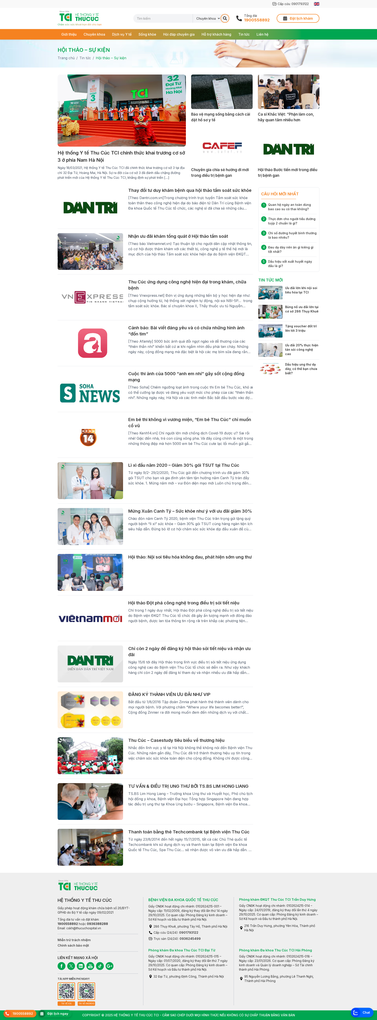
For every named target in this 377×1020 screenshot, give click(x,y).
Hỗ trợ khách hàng (216, 34)
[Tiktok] (100, 966)
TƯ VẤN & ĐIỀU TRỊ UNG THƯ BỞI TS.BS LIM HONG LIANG (188, 786)
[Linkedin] (81, 966)
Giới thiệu (69, 34)
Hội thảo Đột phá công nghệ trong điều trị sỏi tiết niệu (183, 602)
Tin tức (244, 34)
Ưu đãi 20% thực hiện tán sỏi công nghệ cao (301, 349)
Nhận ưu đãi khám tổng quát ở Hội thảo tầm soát (178, 236)
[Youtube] (90, 966)
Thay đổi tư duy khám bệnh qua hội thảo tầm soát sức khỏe (190, 190)
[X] (71, 966)
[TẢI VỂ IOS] (66, 991)
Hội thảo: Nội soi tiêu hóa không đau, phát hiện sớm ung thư (190, 557)
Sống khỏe (147, 34)
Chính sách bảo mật (73, 945)
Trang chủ (66, 58)
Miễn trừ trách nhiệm (74, 940)
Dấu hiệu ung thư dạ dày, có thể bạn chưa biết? (301, 369)
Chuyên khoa (94, 34)
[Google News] (109, 966)
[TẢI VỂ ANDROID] (86, 991)
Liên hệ (262, 34)
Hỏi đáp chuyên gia (179, 34)
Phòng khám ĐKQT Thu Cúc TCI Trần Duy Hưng (277, 899)
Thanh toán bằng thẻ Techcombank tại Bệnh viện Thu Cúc (189, 831)
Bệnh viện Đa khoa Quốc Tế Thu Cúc (183, 900)
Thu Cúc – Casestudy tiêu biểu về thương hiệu (176, 740)
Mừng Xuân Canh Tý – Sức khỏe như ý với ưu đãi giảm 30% (190, 511)
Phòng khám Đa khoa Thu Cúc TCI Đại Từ (181, 950)
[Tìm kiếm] (225, 18)
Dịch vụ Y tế (122, 34)
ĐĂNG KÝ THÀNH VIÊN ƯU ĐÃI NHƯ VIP (169, 694)
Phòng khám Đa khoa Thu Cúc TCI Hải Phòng (275, 950)
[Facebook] (61, 966)
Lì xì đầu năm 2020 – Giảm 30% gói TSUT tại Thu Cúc (183, 465)
